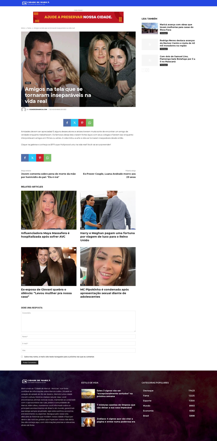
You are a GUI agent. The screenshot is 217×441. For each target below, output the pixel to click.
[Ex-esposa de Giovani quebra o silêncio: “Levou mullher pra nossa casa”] (48, 266)
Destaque (164, 33)
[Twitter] (74, 123)
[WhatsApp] (89, 123)
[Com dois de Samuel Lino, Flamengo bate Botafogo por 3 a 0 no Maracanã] (150, 60)
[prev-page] (143, 70)
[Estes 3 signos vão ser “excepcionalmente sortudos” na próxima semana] (88, 394)
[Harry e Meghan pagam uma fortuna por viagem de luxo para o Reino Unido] (108, 210)
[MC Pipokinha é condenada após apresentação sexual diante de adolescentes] (108, 266)
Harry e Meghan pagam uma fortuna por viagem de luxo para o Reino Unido (107, 236)
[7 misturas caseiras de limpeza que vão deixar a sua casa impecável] (88, 408)
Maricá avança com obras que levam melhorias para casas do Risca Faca (176, 27)
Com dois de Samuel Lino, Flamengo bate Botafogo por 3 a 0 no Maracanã (177, 59)
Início (23, 28)
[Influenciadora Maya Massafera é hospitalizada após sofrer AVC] (48, 210)
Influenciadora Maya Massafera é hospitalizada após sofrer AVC (45, 234)
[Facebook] (67, 123)
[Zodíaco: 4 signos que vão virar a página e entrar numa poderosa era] (88, 422)
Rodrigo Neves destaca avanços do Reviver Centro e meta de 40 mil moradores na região (177, 43)
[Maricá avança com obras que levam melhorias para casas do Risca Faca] (150, 28)
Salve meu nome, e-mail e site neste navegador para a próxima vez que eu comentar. (59, 357)
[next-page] (147, 70)
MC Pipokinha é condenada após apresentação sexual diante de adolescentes (104, 293)
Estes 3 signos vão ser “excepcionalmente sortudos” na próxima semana (115, 393)
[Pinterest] (82, 123)
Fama (29, 28)
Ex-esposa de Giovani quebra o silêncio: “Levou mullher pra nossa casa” (46, 293)
